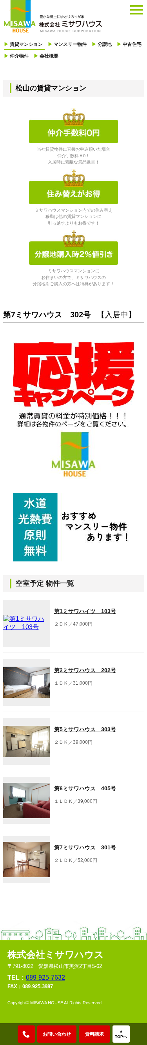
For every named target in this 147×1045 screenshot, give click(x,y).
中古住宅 (129, 44)
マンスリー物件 (67, 44)
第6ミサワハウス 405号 (85, 788)
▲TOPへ (121, 1034)
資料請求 (94, 1034)
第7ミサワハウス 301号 (85, 847)
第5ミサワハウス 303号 (85, 729)
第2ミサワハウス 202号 (85, 670)
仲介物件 (16, 56)
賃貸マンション (23, 44)
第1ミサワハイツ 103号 (85, 611)
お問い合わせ (57, 1034)
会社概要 (46, 56)
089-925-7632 (45, 977)
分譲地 (102, 44)
